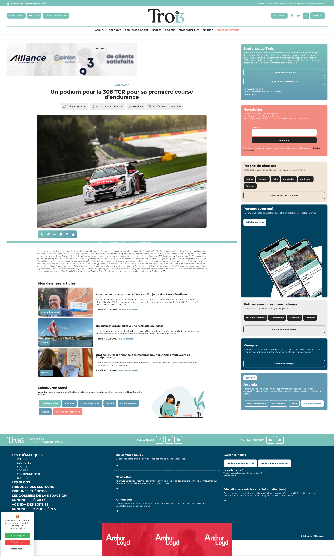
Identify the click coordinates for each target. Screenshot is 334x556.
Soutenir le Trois (228, 30)
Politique (115, 30)
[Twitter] (298, 15)
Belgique (138, 106)
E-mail (255, 128)
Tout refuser (17, 542)
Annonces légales (316, 3)
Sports (156, 30)
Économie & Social (136, 30)
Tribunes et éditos (29, 491)
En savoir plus (249, 94)
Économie (24, 462)
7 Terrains (310, 317)
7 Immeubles (277, 317)
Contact (261, 3)
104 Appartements (256, 317)
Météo (17, 517)
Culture (207, 30)
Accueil (100, 30)
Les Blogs (21, 482)
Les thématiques (27, 455)
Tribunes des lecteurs (33, 486)
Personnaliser (17, 549)
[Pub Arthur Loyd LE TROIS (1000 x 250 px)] (167, 539)
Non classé (122, 85)
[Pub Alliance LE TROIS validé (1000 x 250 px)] (72, 75)
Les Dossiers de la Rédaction (39, 495)
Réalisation (312, 536)
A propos (273, 3)
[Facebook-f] (292, 15)
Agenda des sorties (30, 504)
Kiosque (19, 513)
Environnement (189, 30)
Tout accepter (17, 535)
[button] (42, 234)
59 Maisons (294, 317)
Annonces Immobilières (292, 3)
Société (170, 30)
